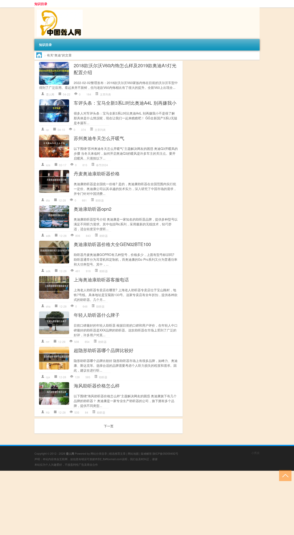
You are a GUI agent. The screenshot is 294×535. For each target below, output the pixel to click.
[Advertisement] (138, 503)
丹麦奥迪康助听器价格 (97, 173)
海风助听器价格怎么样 (97, 385)
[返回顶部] (284, 475)
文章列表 (105, 94)
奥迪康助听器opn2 (92, 208)
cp (47, 130)
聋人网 (50, 94)
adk (48, 236)
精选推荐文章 (117, 453)
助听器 (100, 200)
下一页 (108, 426)
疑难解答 (146, 453)
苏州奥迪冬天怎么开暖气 (99, 138)
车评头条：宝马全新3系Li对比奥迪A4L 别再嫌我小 (125, 102)
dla (48, 200)
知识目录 (40, 3)
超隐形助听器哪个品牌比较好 (103, 350)
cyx (48, 377)
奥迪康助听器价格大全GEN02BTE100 (112, 244)
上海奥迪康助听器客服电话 (101, 279)
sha (48, 306)
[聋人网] (58, 9)
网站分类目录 (98, 453)
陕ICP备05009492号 (165, 453)
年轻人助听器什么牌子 (97, 314)
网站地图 (133, 453)
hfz (48, 412)
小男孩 (255, 453)
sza (48, 165)
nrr (47, 342)
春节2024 (102, 165)
